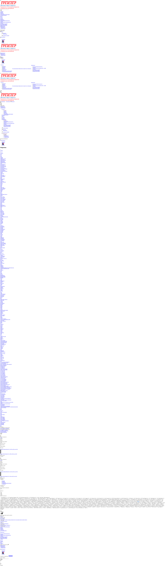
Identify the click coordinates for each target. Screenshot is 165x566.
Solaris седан (2, 244)
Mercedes (1, 274)
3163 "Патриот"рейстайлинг (4, 420)
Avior (1, 155)
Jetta (1, 349)
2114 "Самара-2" (2, 372)
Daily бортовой (2, 247)
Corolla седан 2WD (3, 336)
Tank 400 (1, 222)
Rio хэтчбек (2, 260)
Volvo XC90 (2, 358)
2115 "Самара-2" (2, 373)
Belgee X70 (2, 212)
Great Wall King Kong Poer (4, 216)
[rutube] (3, 62)
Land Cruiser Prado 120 (3, 341)
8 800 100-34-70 (2, 53)
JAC (1, 248)
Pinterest (3, 63)
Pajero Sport (2, 283)
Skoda (1, 314)
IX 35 (1, 241)
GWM (1, 220)
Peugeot (1, 297)
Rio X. (1, 259)
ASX (1, 278)
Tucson (1, 246)
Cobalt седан (2, 173)
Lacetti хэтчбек (2, 176)
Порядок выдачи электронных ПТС (5, 535)
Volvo (1, 356)
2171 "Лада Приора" (3, 379)
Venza (1, 345)
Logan (1, 308)
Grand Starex (2, 237)
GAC (1, 207)
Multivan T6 (2, 351)
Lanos (1, 177)
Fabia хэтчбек (2, 315)
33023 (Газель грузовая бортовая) (5, 403)
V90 (1, 156)
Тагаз (1, 411)
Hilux (1, 339)
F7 (0, 224)
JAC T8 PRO (2, 250)
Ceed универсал (2, 256)
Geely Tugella (2, 214)
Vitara (1, 333)
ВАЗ (1, 361)
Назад (5, 110)
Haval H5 (1, 227)
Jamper (1, 182)
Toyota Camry (2, 343)
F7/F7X (1, 225)
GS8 (1, 208)
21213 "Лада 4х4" (2, 375)
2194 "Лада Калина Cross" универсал (5, 388)
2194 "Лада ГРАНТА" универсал (5, 387)
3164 (1, 421)
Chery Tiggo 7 (2, 167)
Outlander (1, 281)
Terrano (1, 289)
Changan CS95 (2, 161)
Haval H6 (1, 228)
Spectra (1, 264)
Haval (1, 223)
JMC (1, 252)
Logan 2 (1, 309)
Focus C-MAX (2, 200)
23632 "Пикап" (2, 414)
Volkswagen (2, 346)
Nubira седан (2, 187)
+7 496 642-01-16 (2, 27)
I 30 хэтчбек (2, 240)
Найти (1, 559)
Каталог (1, 527)
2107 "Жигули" (2, 368)
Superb (1, 322)
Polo (1, 352)
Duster (1, 305)
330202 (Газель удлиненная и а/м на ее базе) (6, 402)
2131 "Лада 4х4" (2, 378)
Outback (1, 329)
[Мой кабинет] (0, 102)
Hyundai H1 (2, 238)
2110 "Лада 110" (2, 370)
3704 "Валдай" (2, 405)
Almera (1, 284)
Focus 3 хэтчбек (2, 199)
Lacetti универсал (2, 175)
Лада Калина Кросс (3, 391)
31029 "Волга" (2, 396)
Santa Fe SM (2, 242)
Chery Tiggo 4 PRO (3, 165)
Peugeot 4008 (2, 300)
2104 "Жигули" (2, 366)
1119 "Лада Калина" (3, 363)
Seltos (1, 261)
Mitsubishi (1, 277)
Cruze (1, 174)
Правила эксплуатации (3, 538)
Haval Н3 (1, 231)
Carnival (1, 255)
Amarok (1, 347)
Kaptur (1, 307)
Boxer (1, 298)
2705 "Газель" (2, 395)
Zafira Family (2, 296)
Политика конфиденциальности (5, 533)
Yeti (0, 323)
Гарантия (1, 534)
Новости (1, 516)
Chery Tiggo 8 (2, 169)
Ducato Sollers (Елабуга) (3, 194)
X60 (1, 271)
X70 (1, 272)
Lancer (1, 280)
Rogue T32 (1, 288)
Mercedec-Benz (2, 275)
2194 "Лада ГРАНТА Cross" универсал (6, 386)
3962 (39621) (2, 424)
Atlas (1, 209)
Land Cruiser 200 (2, 340)
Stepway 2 (1, 313)
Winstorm (1, 189)
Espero (1, 184)
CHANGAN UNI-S (3, 162)
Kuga (1, 203)
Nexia (1, 186)
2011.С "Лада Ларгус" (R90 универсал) (6, 364)
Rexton (1, 326)
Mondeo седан (2, 205)
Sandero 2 (1, 312)
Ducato (1, 193)
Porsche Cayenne (2, 353)
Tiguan (1, 354)
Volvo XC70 (2, 357)
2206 (1, 413)
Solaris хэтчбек (2, 245)
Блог (1, 542)
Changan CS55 (2, 159)
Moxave (1, 257)
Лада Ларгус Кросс (3, 392)
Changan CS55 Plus (3, 160)
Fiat (0, 192)
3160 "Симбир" (2, 417)
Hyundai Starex (2, 239)
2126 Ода (1, 410)
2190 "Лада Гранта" (3, 385)
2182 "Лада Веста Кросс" (4, 383)
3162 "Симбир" (2, 418)
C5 (0, 291)
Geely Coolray (2, 213)
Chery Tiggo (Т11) (2, 164)
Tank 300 (1, 221)
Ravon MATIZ (2, 303)
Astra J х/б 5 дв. (2, 294)
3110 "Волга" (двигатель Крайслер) (5, 398)
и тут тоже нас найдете (3, 521)
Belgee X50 (2, 211)
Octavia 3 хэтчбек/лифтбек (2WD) (5, 319)
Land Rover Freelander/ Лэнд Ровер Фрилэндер (7, 267)
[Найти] (1, 10)
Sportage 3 (1, 265)
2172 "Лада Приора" (3, 380)
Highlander (1, 338)
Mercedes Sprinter (2, 276)
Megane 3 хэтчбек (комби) (4, 310)
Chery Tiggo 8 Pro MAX (3, 171)
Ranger (1, 206)
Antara (1, 293)
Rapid (1, 321)
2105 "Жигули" (2, 367)
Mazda (1, 273)
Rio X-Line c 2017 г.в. (3, 258)
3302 (1, 401)
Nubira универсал (2, 188)
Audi (1, 154)
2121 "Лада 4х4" (2, 374)
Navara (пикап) (2, 286)
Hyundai (1, 234)
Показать (2, 511)
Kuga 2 (1, 204)
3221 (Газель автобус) (3, 400)
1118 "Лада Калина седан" (4, 362)
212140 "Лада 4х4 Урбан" (4, 376)
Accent (1, 235)
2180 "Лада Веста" (3, 381)
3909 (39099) (2, 423)
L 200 (1, 279)
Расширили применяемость (4, 523)
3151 (1, 415)
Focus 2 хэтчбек (2, 197)
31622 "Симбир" (2, 419)
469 (0, 426)
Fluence (1, 306)
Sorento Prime (2, 263)
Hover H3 (1, 218)
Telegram (3, 60)
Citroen (1, 180)
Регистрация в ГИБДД (3, 537)
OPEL (1, 292)
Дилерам (1, 541)
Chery (1, 163)
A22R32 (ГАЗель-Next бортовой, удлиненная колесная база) (9, 406)
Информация (2, 532)
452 (0, 425)
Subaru (1, 327)
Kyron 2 (1, 325)
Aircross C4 (2, 181)
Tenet (1, 334)
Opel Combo (2, 295)
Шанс (1, 409)
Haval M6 (1, 230)
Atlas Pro (1, 210)
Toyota (1, 335)
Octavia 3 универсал (3, 318)
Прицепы (1, 528)
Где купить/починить (3, 530)
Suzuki (1, 330)
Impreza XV (2, 328)
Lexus (1, 269)
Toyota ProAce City (3, 344)
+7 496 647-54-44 (2, 28)
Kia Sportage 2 (2, 254)
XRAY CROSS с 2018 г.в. (4, 390)
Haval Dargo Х (2, 226)
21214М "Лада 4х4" (3, 377)
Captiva (1, 172)
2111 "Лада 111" (2, 371)
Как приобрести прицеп (3, 536)
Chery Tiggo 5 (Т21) (3, 166)
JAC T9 (1, 251)
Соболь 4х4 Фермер (3, 407)
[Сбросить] (1, 510)
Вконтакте (3, 39)
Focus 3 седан (2, 198)
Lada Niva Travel (2, 389)
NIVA (1, 178)
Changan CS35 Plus (3, 158)
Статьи (1, 522)
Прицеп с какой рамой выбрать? (5, 526)
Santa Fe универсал (3, 243)
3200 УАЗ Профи (2, 422)
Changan (1, 157)
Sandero (1, 311)
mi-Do (1, 191)
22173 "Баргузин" (3, 394)
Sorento (1, 262)
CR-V (1, 233)
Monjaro (1, 215)
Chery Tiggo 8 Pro (2, 170)
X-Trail (1, 290)
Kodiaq (1, 317)
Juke (1, 285)
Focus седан (2, 201)
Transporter (1, 355)
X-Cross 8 (1, 359)
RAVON (1, 302)
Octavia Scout (2, 320)
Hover (1, 217)
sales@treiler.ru (3, 140)
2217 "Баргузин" (2, 393)
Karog (1, 316)
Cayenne (1, 301)
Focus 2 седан (2, 196)
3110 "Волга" (2, 397)
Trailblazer (1, 179)
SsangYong (1, 324)
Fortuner (1, 337)
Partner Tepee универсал (3, 299)
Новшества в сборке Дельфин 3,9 (5, 525)
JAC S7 (1, 249)
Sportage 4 (1, 266)
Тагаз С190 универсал (3, 412)
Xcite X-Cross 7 (2, 360)
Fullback (1, 195)
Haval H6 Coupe (2, 229)
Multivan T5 (2, 350)
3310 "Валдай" (2, 404)
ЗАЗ (1, 408)
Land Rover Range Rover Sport (4, 268)
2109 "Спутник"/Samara (3, 369)
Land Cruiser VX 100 (3, 342)
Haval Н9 (1, 232)
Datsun (1, 190)
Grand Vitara (2, 332)
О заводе (1, 539)
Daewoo (1, 183)
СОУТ (1, 543)
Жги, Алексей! (2, 518)
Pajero (1, 282)
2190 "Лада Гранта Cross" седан (5, 384)
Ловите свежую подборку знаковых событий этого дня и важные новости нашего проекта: (13, 519)
